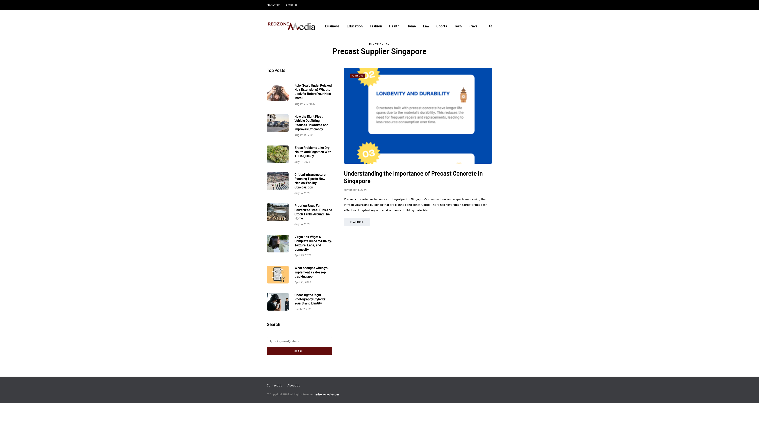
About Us (291, 5)
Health (394, 26)
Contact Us (273, 5)
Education (355, 26)
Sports (441, 26)
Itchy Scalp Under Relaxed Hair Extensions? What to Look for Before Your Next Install (313, 91)
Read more (357, 221)
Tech (458, 26)
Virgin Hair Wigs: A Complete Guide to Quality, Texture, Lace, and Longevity (313, 243)
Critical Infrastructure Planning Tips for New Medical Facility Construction (310, 180)
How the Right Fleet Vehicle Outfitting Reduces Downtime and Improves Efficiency (311, 122)
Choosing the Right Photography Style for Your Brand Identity (310, 299)
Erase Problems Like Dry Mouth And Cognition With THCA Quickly (313, 151)
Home (411, 26)
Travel (473, 26)
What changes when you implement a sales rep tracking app (312, 272)
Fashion (376, 26)
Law (426, 26)
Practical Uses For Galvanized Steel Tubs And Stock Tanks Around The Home (313, 211)
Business (332, 26)
